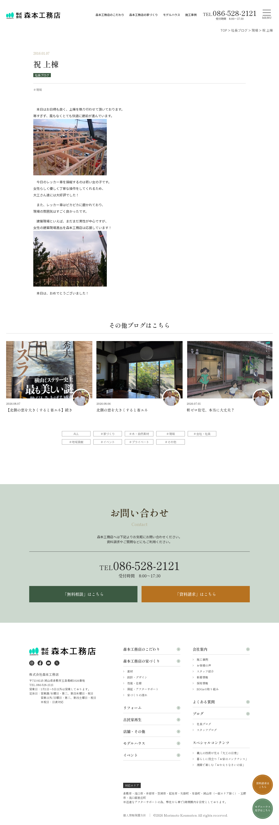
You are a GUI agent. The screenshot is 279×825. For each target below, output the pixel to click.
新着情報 (202, 677)
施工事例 (191, 15)
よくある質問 (204, 701)
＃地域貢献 (76, 442)
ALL (76, 434)
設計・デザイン (137, 677)
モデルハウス (171, 15)
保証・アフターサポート (143, 689)
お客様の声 (204, 665)
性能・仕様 (134, 683)
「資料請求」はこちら (195, 594)
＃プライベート (139, 442)
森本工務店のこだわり (110, 15)
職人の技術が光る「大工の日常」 (218, 753)
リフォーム (132, 707)
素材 (130, 671)
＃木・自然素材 (139, 434)
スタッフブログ (207, 730)
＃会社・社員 (202, 434)
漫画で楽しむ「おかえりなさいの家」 (221, 765)
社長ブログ (42, 75)
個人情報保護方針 (134, 815)
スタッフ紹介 (205, 671)
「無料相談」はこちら (83, 594)
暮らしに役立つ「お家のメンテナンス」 (222, 759)
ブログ (198, 713)
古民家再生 (132, 719)
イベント (130, 755)
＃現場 (170, 434)
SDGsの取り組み (208, 689)
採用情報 (202, 683)
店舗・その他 (134, 731)
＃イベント (107, 442)
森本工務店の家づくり (143, 15)
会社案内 (200, 649)
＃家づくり (107, 434)
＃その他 (170, 442)
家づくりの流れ (137, 695)
